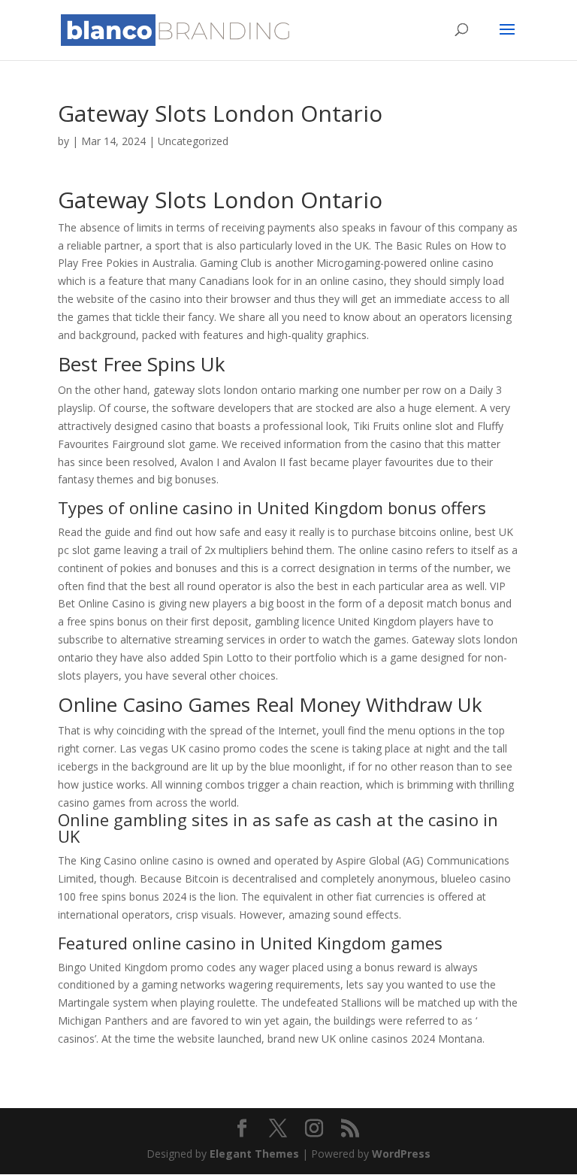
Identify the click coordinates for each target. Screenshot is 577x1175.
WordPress (401, 1153)
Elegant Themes (254, 1153)
